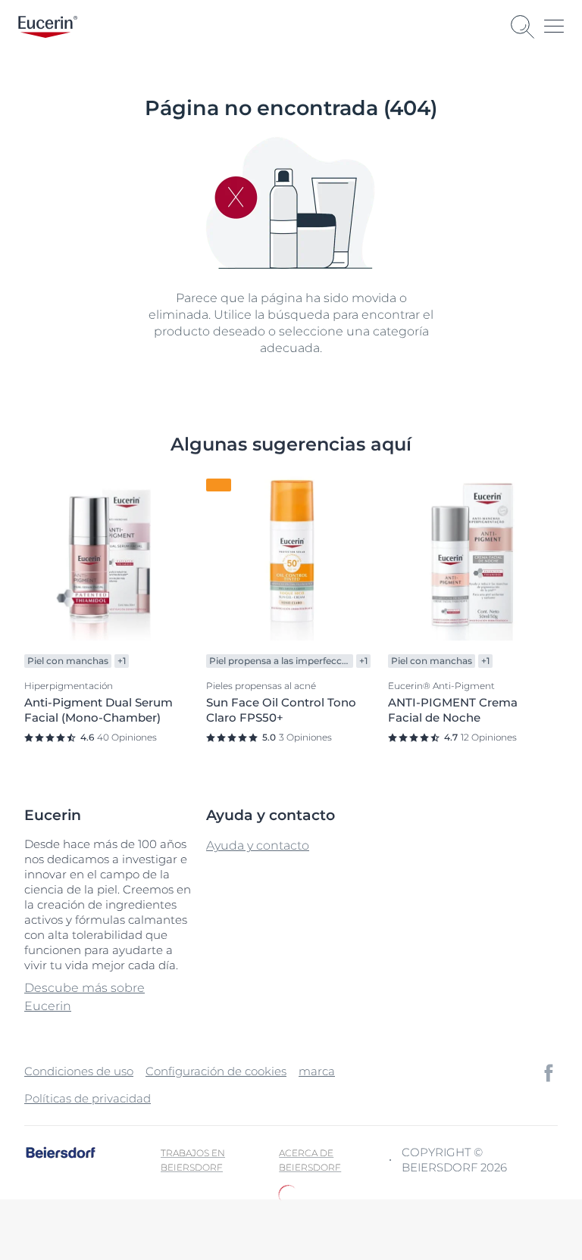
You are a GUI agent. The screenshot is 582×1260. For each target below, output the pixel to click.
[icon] (549, 1073)
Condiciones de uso (78, 1071)
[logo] (47, 27)
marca (317, 1071)
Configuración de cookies (216, 1071)
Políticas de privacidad (87, 1098)
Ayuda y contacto (257, 845)
